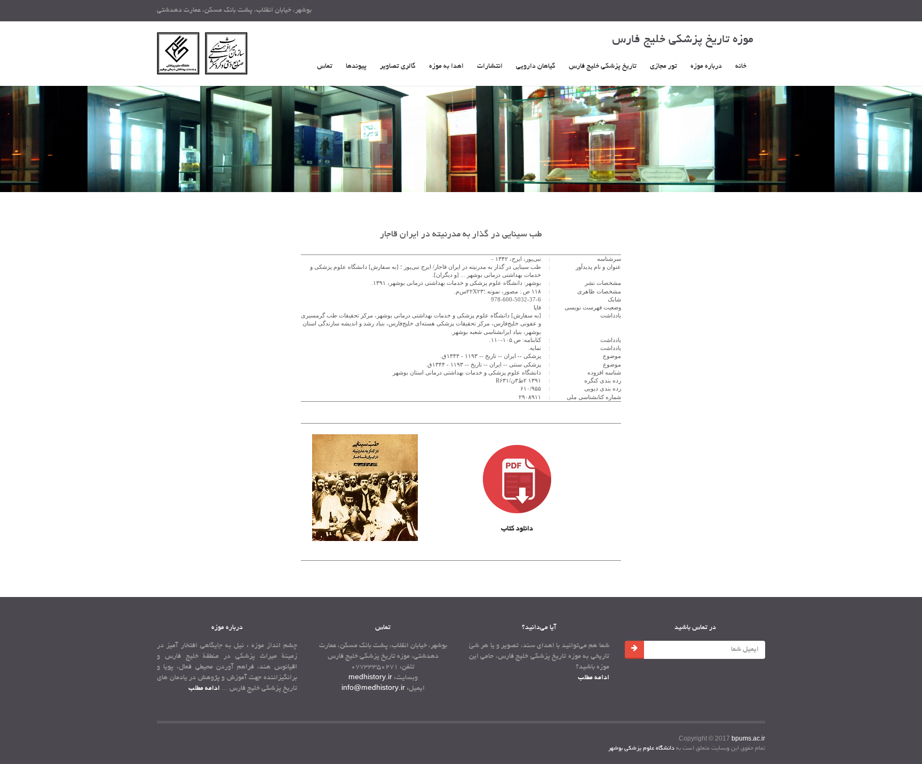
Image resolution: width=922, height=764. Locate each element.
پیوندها (356, 66)
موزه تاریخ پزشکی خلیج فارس (682, 40)
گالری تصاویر (398, 66)
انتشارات (490, 66)
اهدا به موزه (446, 66)
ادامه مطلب (204, 689)
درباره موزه (706, 66)
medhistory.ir (370, 678)
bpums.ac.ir (748, 738)
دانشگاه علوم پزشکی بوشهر (641, 748)
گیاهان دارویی (535, 66)
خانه (740, 66)
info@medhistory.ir (373, 689)
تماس (324, 66)
